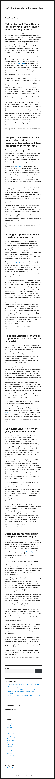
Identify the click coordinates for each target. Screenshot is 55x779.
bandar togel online (28, 224)
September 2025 (11, 742)
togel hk (27, 326)
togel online (21, 128)
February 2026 (11, 733)
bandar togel (21, 224)
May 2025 (9, 750)
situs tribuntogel (37, 224)
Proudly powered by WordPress (30, 775)
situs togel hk (22, 326)
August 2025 (10, 744)
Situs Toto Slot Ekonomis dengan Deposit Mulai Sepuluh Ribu (23, 695)
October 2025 (10, 740)
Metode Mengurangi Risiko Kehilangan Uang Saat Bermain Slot (24, 688)
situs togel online (29, 524)
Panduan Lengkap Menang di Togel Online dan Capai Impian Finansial (23, 338)
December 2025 (11, 737)
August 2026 (10, 722)
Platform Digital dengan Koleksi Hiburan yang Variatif (21, 689)
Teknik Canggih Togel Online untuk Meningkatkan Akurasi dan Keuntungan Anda (22, 27)
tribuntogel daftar (26, 225)
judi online (22, 657)
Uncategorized (11, 768)
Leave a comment (28, 129)
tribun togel (26, 128)
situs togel (22, 524)
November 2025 (11, 738)
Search (7, 668)
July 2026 (9, 724)
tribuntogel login (20, 63)
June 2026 (9, 725)
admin (8, 128)
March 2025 (10, 753)
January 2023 (10, 755)
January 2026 (10, 735)
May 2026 (9, 727)
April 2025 (9, 751)
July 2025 (9, 746)
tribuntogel (32, 128)
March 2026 (10, 731)
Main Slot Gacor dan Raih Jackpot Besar (24, 8)
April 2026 (9, 729)
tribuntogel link (11, 129)
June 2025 (9, 748)
